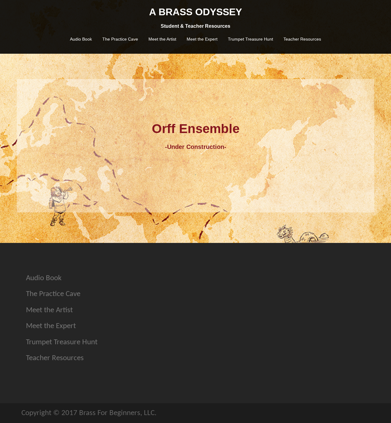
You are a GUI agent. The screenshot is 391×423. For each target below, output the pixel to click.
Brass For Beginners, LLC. (117, 413)
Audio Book (81, 39)
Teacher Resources (302, 39)
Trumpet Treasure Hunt (250, 39)
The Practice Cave (120, 39)
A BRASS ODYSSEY (195, 11)
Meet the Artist (162, 39)
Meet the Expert (202, 39)
